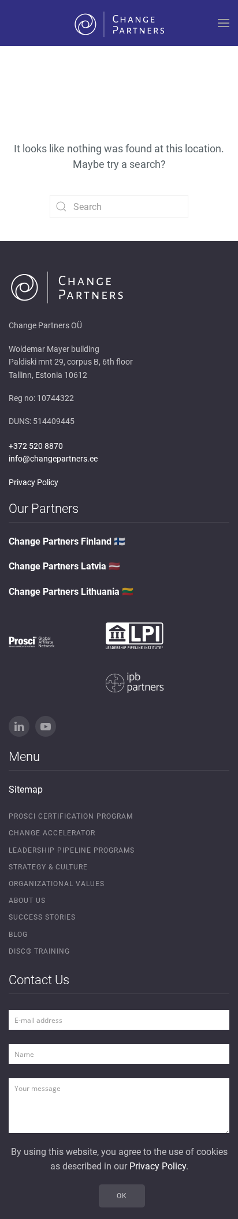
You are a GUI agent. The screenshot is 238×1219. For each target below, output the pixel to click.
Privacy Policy (33, 482)
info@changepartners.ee (53, 458)
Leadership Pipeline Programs (72, 850)
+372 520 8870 (36, 446)
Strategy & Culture (48, 867)
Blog (18, 935)
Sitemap (26, 789)
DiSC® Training (39, 951)
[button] (223, 23)
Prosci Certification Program (71, 816)
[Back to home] (119, 23)
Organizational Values (57, 884)
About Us (27, 901)
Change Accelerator (52, 833)
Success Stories (42, 917)
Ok (122, 1196)
